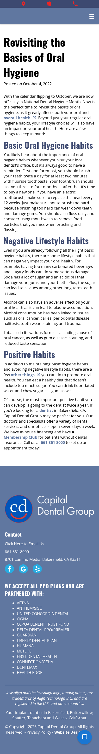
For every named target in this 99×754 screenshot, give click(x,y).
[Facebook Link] (9, 568)
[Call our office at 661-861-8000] (75, 3)
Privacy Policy (39, 732)
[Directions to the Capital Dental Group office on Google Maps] (23, 3)
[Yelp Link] (37, 568)
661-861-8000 (17, 551)
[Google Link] (23, 568)
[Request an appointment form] (49, 3)
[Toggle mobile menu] (92, 16)
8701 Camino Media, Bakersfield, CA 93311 (43, 559)
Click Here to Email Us (24, 543)
